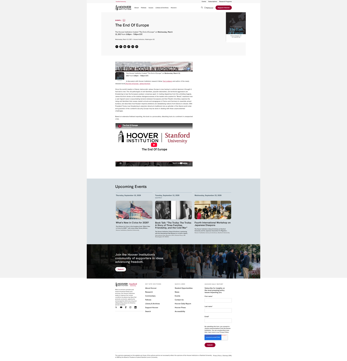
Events (204, 1)
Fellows (143, 7)
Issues (151, 7)
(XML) (230, 355)
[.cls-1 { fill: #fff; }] (128, 46)
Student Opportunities (184, 288)
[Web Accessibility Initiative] (121, 1)
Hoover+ (174, 7)
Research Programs (225, 1)
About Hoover (151, 288)
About (136, 7)
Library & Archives (162, 7)
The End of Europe (132, 83)
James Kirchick (144, 83)
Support (121, 269)
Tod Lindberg (167, 81)
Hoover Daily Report (183, 303)
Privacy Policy (217, 355)
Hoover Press (180, 307)
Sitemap (225, 355)
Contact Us (179, 299)
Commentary (150, 296)
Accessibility (180, 311)
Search (148, 311)
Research (149, 292)
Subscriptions (212, 1)
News (177, 292)
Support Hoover (224, 7)
